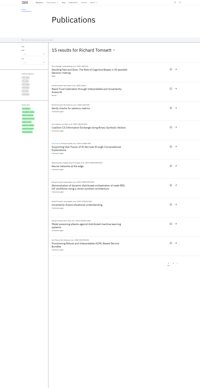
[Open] (44, 54)
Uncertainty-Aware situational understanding (77, 204)
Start (23, 50)
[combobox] (34, 54)
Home (24, 9)
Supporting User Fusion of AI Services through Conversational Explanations (86, 148)
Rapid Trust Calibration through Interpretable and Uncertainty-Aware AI (87, 90)
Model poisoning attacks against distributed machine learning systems (86, 225)
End (23, 58)
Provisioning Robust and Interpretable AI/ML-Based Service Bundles (85, 245)
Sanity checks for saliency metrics (71, 108)
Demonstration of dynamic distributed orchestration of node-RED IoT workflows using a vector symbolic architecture (88, 187)
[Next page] (177, 263)
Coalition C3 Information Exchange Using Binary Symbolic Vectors (89, 127)
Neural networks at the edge (68, 166)
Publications (27, 11)
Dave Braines (56, 143)
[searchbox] (100, 39)
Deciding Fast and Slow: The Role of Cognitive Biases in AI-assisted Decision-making (89, 71)
